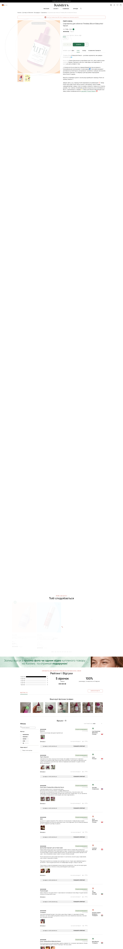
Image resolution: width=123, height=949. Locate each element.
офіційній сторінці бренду (88, 91)
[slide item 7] (62, 651)
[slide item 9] (65, 651)
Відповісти (42, 741)
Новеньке (66, 8)
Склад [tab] (84, 50)
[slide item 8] (64, 651)
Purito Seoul (67, 21)
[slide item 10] (67, 651)
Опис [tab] (78, 50)
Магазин (46, 8)
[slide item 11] (69, 651)
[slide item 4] (57, 651)
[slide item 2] (53, 651)
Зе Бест (56, 8)
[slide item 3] (55, 651)
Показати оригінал (79, 746)
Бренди (75, 8)
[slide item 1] (52, 651)
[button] (20, 78)
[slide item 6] (60, 651)
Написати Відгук (95, 690)
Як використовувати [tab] (94, 50)
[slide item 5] (58, 651)
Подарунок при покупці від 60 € (61, 1)
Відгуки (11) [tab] (24, 692)
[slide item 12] (70, 651)
